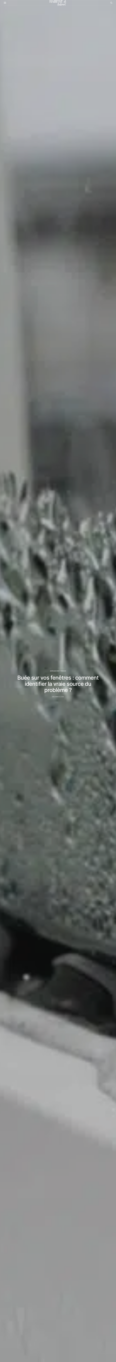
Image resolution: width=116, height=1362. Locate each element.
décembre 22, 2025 (58, 696)
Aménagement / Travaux (58, 671)
